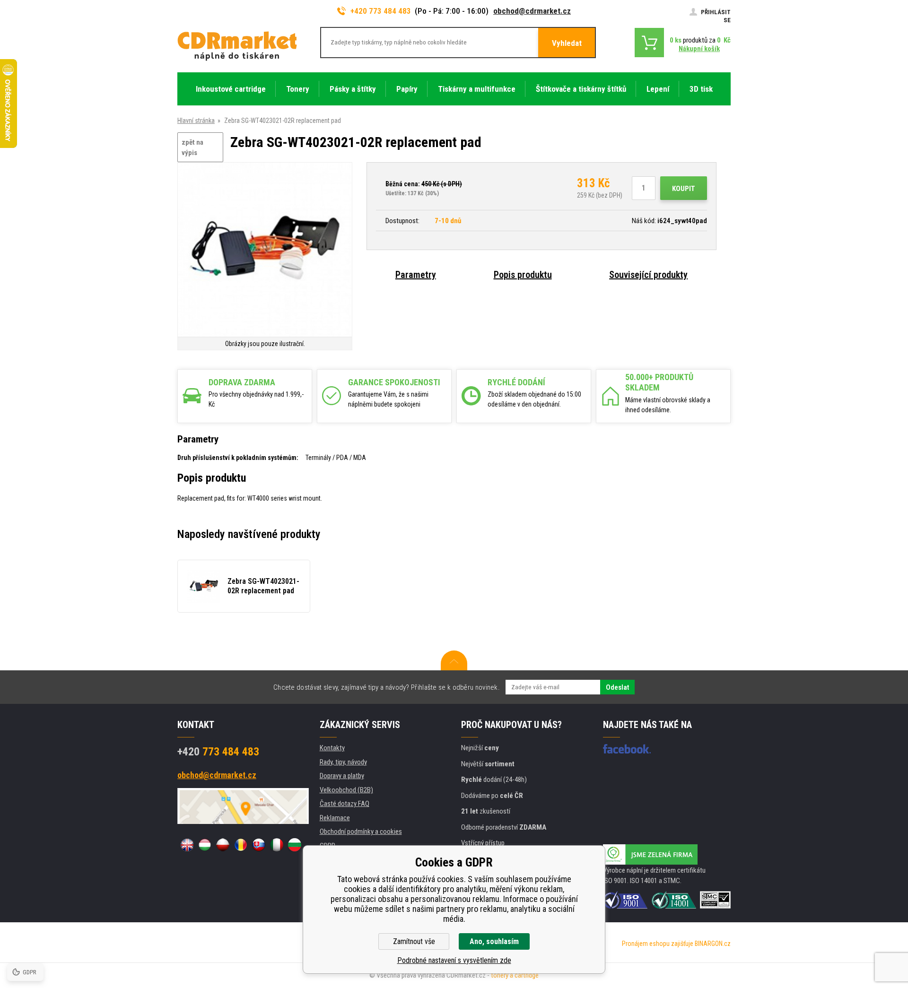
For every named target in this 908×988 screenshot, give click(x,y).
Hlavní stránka (196, 120)
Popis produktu (523, 274)
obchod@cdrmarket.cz (532, 11)
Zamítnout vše (414, 941)
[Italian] (276, 844)
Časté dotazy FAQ (344, 803)
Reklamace (335, 818)
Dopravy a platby (342, 775)
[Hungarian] (204, 844)
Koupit (683, 188)
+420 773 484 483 (380, 11)
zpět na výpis (192, 147)
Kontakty (332, 748)
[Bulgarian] (294, 844)
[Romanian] (240, 844)
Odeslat (617, 687)
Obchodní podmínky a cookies (361, 831)
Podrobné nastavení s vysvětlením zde (454, 960)
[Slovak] (258, 844)
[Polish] (222, 844)
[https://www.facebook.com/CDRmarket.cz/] (627, 749)
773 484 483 (218, 751)
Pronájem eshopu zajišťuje (657, 943)
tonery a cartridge (515, 975)
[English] (186, 844)
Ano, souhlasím (494, 941)
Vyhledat (567, 43)
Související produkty (648, 274)
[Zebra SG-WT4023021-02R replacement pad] (265, 250)
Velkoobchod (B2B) (346, 790)
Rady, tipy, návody (343, 762)
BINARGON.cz (713, 943)
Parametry (415, 274)
